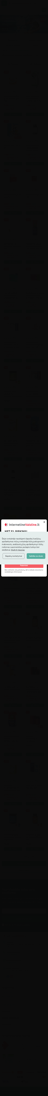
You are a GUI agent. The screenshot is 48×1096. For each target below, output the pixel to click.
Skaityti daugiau (18, 550)
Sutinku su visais (36, 556)
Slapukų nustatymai (13, 556)
